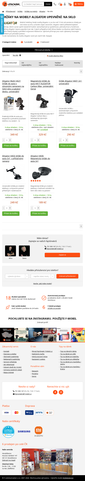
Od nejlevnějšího (26, 64)
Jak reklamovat (9, 364)
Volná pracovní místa (39, 357)
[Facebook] (55, 392)
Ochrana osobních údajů (13, 370)
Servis (34, 376)
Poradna (35, 374)
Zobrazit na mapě (8, 460)
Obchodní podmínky (11, 357)
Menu (80, 4)
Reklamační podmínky (12, 359)
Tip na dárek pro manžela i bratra (70, 368)
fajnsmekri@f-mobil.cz (55, 249)
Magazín (35, 371)
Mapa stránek (9, 372)
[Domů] (3, 11)
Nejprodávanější (11, 63)
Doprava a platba (10, 354)
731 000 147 (59, 246)
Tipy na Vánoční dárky (68, 351)
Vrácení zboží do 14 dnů (12, 367)
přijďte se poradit (54, 308)
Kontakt (6, 351)
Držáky (19, 11)
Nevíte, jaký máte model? (42, 284)
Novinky (77, 63)
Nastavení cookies (38, 359)
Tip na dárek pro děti (68, 354)
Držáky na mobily (31, 11)
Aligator (42, 11)
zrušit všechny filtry (56, 56)
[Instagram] (61, 392)
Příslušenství (10, 11)
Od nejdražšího (43, 64)
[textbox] (16, 276)
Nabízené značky (38, 354)
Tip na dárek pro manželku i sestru (70, 363)
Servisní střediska (10, 362)
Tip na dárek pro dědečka (69, 359)
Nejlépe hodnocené (59, 64)
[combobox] (17, 276)
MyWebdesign (68, 478)
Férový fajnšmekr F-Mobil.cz (42, 351)
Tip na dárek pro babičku (69, 357)
